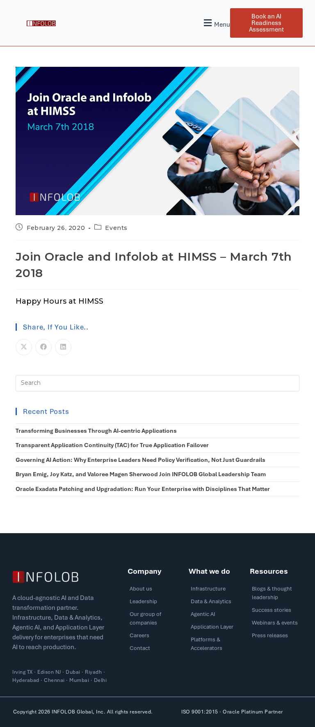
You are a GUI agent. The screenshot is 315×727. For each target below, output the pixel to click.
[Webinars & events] (276, 624)
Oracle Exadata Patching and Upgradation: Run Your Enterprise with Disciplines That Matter (143, 489)
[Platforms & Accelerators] (215, 646)
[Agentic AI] (215, 616)
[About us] (154, 590)
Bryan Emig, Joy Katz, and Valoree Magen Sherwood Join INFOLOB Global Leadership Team (141, 474)
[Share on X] (24, 347)
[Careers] (154, 637)
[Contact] (154, 650)
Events (116, 228)
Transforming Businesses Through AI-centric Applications (96, 430)
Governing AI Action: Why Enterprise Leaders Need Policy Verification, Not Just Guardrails (140, 459)
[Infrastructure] (215, 590)
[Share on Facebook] (43, 347)
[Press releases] (276, 637)
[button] (216, 23)
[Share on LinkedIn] (63, 347)
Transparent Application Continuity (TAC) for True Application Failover (112, 445)
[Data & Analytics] (215, 603)
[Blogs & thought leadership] (276, 595)
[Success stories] (276, 612)
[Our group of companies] (154, 620)
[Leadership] (154, 603)
